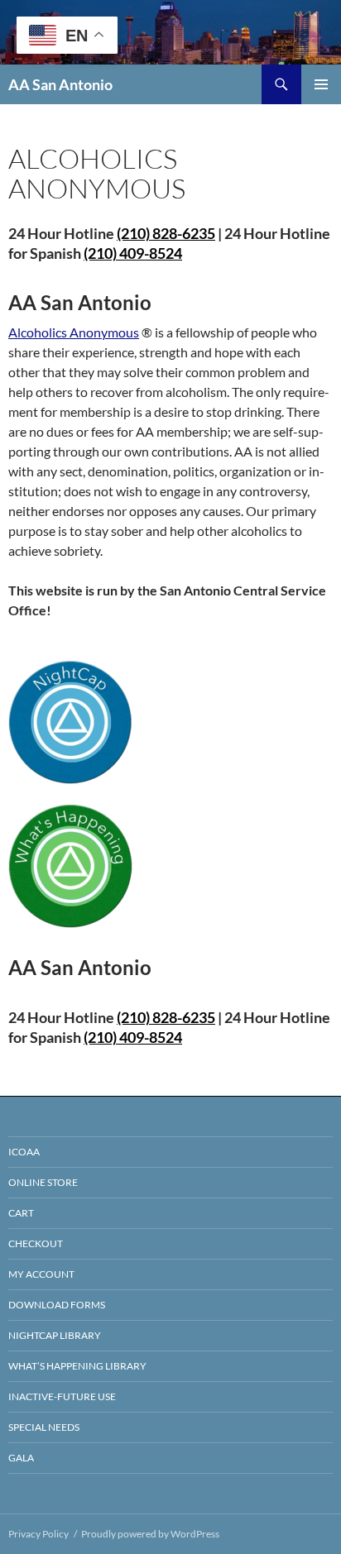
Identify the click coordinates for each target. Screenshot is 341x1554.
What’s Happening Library (77, 1366)
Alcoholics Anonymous (73, 332)
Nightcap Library (54, 1335)
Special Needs (43, 1427)
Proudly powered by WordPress (150, 1534)
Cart (21, 1213)
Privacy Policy (38, 1534)
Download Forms (56, 1304)
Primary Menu (321, 84)
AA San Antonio (60, 84)
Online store (43, 1182)
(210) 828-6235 (166, 1017)
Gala (21, 1457)
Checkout (35, 1243)
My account (41, 1274)
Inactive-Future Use (62, 1396)
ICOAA (24, 1151)
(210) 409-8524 (133, 253)
